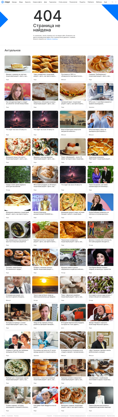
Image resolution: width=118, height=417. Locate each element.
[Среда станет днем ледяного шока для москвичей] (17, 179)
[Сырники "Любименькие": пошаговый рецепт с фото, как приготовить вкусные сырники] (100, 68)
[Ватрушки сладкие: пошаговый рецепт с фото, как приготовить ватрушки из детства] (73, 400)
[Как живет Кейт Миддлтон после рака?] (45, 400)
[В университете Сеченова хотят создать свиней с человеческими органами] (73, 344)
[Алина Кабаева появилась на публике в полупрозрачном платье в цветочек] (100, 206)
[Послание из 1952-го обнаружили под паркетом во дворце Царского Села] (73, 68)
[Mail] (2, 2)
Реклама (16, 415)
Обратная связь (111, 415)
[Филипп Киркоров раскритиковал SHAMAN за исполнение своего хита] (45, 206)
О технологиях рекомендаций (60, 415)
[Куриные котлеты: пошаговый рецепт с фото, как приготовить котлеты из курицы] (45, 234)
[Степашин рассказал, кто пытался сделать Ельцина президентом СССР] (17, 289)
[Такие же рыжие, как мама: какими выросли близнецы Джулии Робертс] (100, 179)
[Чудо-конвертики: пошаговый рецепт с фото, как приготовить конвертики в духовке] (45, 68)
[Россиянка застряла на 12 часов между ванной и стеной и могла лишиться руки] (45, 344)
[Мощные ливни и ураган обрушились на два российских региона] (73, 262)
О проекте (49, 415)
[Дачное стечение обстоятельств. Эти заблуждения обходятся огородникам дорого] (100, 234)
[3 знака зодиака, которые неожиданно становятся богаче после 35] (17, 400)
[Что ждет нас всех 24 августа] (45, 124)
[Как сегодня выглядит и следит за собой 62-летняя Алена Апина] (17, 96)
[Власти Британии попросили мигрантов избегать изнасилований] (73, 124)
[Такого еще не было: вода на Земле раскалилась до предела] (45, 289)
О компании (10, 415)
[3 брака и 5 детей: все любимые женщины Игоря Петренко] (17, 344)
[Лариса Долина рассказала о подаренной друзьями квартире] (100, 400)
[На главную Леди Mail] (7, 2)
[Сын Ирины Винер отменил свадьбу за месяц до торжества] (100, 262)
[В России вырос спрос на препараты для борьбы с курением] (100, 124)
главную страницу (52, 39)
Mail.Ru (3, 415)
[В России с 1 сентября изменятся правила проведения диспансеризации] (100, 96)
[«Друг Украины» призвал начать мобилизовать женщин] (100, 344)
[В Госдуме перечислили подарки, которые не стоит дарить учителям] (73, 317)
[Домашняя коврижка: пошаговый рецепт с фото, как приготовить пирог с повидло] (17, 206)
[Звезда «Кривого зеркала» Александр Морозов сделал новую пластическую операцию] (100, 317)
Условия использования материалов (96, 415)
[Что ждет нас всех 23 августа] (73, 179)
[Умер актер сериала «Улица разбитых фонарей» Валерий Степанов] (45, 317)
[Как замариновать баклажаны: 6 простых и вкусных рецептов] (17, 234)
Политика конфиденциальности (78, 415)
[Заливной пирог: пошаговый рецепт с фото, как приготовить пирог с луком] (73, 96)
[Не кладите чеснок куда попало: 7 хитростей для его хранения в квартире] (100, 289)
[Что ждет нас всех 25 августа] (17, 124)
